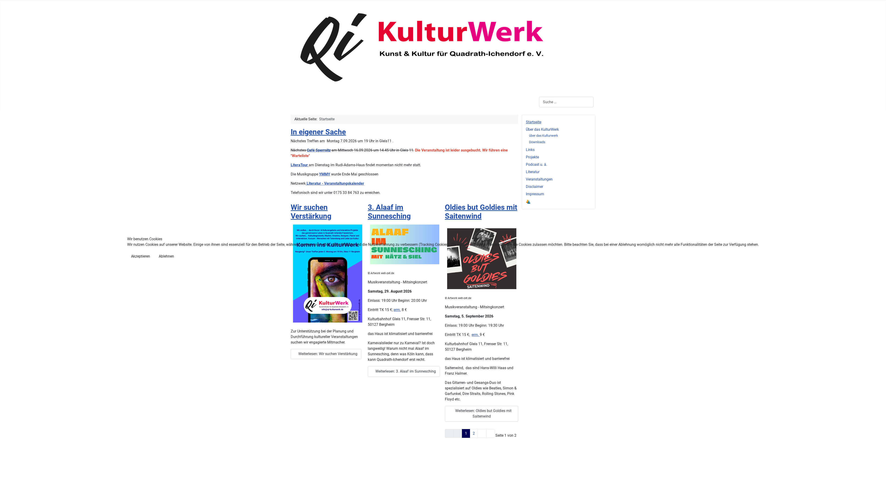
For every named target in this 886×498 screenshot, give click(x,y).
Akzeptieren (140, 256)
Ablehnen (166, 256)
